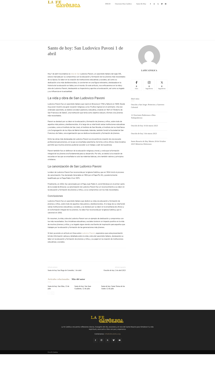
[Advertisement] (107, 24)
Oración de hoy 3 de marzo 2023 (144, 133)
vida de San (75, 74)
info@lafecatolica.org (112, 334)
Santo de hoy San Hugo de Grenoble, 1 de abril (64, 270)
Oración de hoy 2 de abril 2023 (115, 270)
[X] (158, 4)
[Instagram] (154, 4)
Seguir (149, 81)
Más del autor (78, 279)
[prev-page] (49, 293)
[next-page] (52, 293)
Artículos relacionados (58, 279)
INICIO (108, 4)
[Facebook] (150, 4)
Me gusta (136, 81)
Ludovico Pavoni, (88, 233)
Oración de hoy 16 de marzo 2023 (144, 126)
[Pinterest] (60, 63)
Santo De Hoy (141, 4)
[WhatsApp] (65, 63)
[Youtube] (165, 4)
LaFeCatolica (149, 70)
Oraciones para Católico (123, 4)
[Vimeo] (161, 4)
